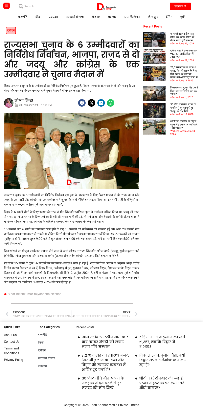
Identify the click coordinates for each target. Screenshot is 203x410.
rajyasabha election (47, 294)
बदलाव (112, 17)
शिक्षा (38, 17)
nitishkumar (24, 294)
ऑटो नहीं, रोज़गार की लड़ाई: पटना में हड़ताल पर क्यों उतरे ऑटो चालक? (183, 124)
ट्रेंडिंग (169, 17)
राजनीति (22, 17)
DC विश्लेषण (132, 17)
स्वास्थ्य (53, 17)
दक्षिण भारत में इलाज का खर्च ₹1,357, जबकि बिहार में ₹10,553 (183, 54)
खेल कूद (153, 17)
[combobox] (47, 6)
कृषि (183, 17)
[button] (82, 103)
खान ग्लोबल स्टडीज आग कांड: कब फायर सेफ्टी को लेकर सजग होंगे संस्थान (182, 37)
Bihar (11, 294)
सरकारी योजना (75, 17)
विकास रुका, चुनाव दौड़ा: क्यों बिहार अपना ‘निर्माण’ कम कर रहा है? (184, 91)
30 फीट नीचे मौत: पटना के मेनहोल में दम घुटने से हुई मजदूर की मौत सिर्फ (183, 108)
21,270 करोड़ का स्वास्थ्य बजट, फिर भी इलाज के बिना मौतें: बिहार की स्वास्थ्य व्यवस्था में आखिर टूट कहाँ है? (184, 72)
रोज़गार (96, 17)
